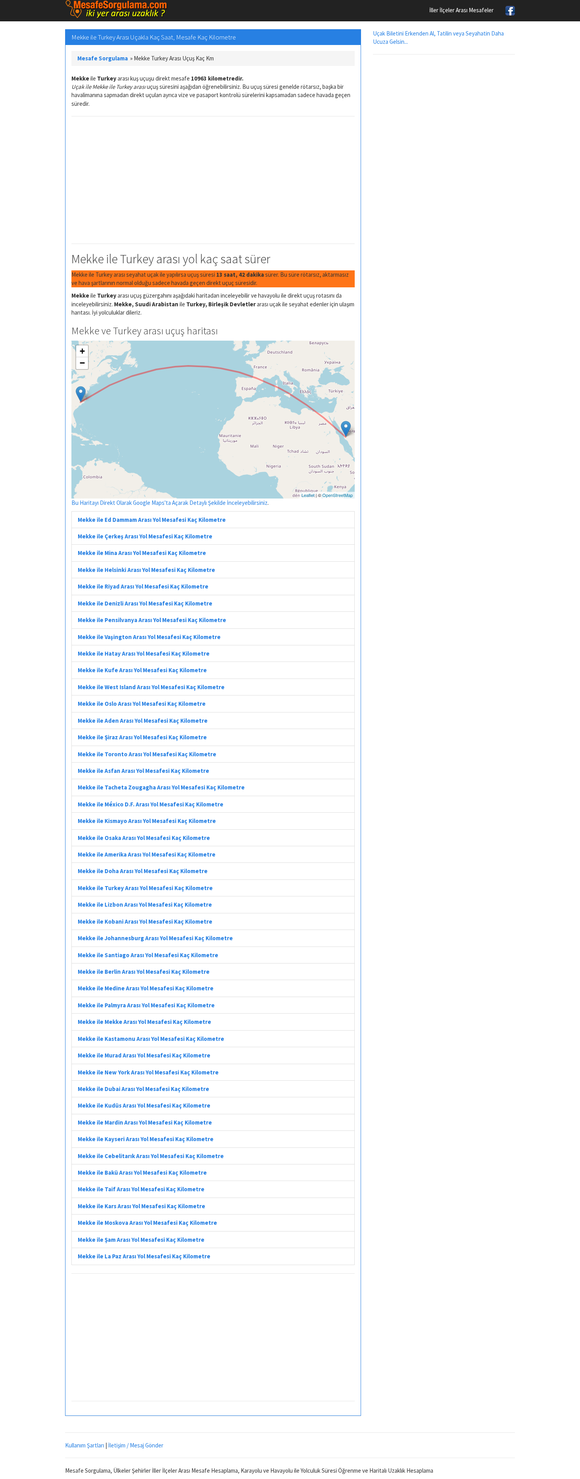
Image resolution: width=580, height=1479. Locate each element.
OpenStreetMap (337, 495)
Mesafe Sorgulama (102, 58)
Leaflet (307, 495)
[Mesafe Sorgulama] (116, 9)
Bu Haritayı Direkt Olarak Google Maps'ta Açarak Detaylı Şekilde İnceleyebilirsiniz (169, 502)
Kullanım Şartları (84, 1445)
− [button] (82, 363)
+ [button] (82, 351)
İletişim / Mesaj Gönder (135, 1445)
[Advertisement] (213, 180)
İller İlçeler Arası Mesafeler (461, 10)
